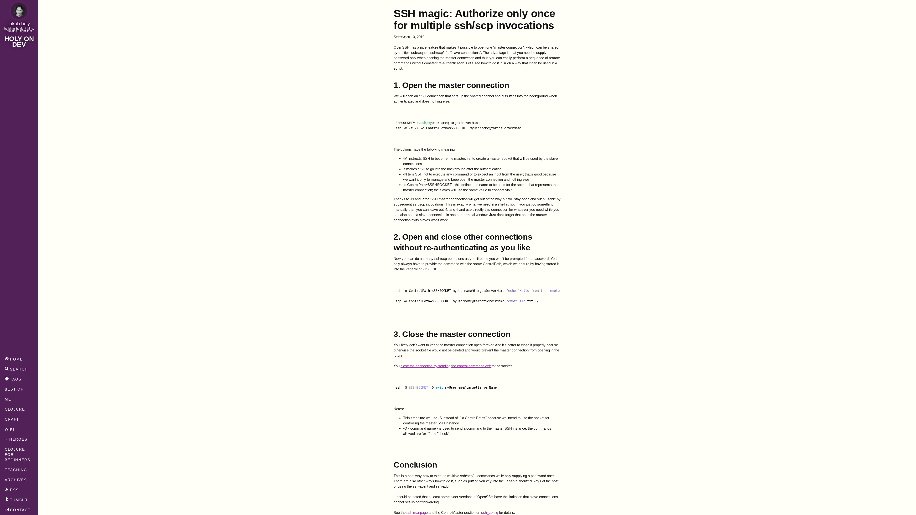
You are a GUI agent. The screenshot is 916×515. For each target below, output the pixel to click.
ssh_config (489, 512)
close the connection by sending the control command (446, 366)
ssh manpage (417, 512)
